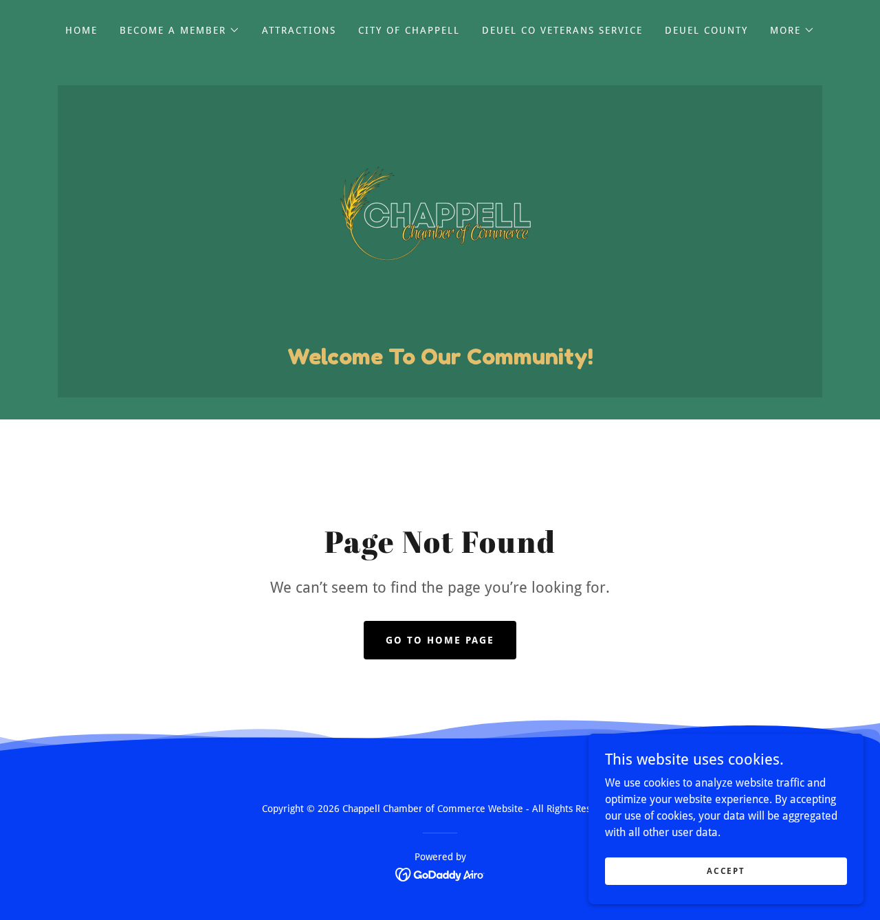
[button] (180, 30)
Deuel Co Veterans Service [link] (562, 30)
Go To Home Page (440, 640)
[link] (440, 221)
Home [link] (81, 30)
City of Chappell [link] (409, 30)
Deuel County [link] (706, 30)
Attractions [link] (299, 30)
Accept (726, 870)
